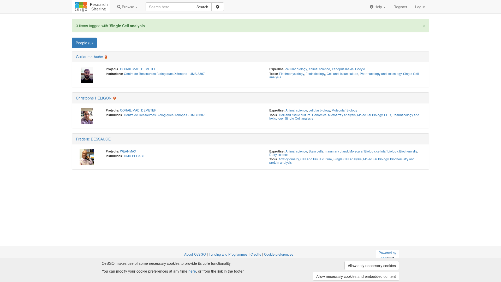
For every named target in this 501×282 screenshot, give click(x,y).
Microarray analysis (342, 115)
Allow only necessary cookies (372, 265)
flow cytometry (289, 159)
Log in (420, 6)
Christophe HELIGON (93, 98)
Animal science (319, 69)
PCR (387, 115)
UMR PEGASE (134, 156)
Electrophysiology (291, 73)
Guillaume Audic (89, 56)
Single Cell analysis (299, 118)
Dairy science (279, 154)
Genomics (319, 115)
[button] (127, 6)
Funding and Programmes (228, 254)
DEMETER (149, 69)
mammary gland (336, 151)
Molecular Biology (344, 110)
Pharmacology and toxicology (381, 73)
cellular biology (296, 69)
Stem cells (316, 151)
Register (400, 6)
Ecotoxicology (315, 73)
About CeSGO (195, 254)
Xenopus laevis (343, 69)
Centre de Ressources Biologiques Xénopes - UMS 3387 (164, 73)
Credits (255, 254)
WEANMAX (128, 151)
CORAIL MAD (130, 69)
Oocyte (360, 69)
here (192, 271)
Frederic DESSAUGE (93, 139)
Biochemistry (408, 151)
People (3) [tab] (84, 42)
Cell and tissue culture (342, 73)
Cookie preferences (278, 254)
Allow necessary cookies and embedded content (356, 276)
